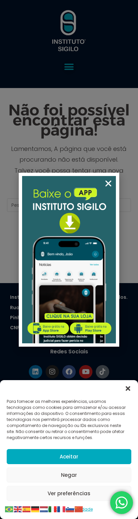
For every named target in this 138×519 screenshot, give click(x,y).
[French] (61, 509)
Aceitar (69, 456)
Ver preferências (69, 493)
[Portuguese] (9, 509)
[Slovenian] (70, 509)
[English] (18, 509)
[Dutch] (44, 509)
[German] (35, 509)
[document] (69, 259)
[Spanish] (26, 509)
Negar (69, 475)
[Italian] (53, 509)
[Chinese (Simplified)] (79, 509)
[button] (128, 388)
